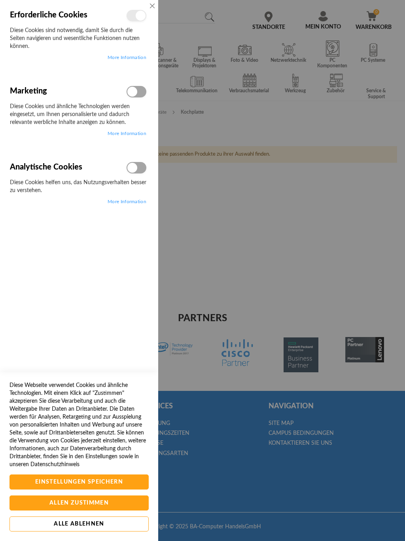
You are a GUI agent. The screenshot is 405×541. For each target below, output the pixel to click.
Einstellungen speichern (79, 482)
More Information (127, 57)
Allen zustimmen (79, 503)
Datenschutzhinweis (54, 464)
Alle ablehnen (79, 524)
